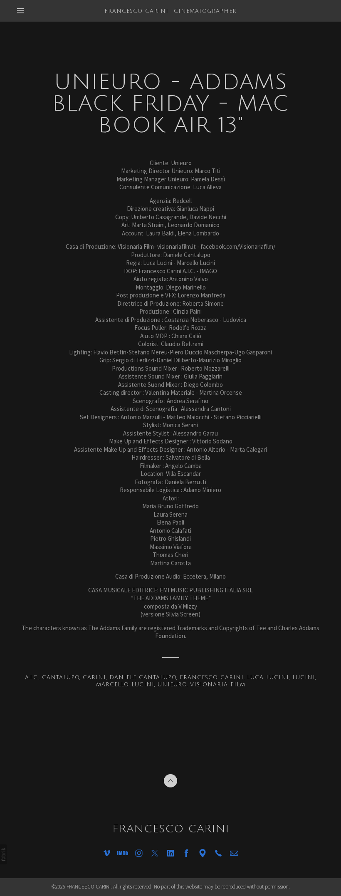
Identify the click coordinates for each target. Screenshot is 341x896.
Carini (94, 678)
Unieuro (172, 685)
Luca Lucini (268, 678)
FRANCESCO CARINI (170, 829)
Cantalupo (60, 678)
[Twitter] (154, 853)
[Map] (202, 853)
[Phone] (218, 853)
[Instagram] (139, 853)
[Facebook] (186, 853)
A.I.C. (32, 678)
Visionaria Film (217, 685)
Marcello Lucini (125, 685)
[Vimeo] (107, 853)
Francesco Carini (212, 678)
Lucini (303, 678)
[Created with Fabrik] (3, 854)
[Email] (234, 853)
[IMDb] (122, 853)
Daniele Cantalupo (142, 678)
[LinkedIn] (170, 853)
